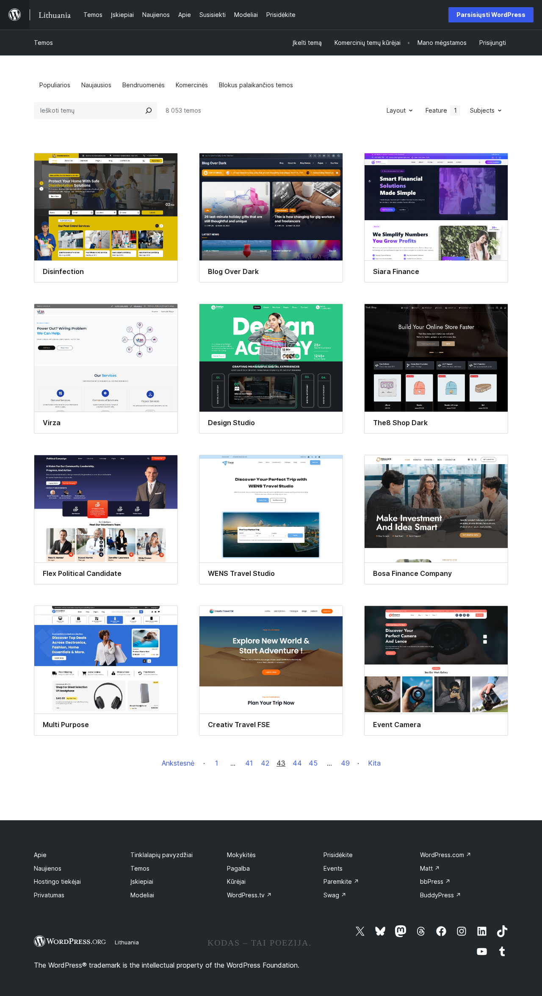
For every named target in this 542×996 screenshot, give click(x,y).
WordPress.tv (249, 895)
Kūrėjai (236, 881)
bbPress (435, 881)
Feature (441, 110)
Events (333, 868)
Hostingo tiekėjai (57, 881)
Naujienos (47, 868)
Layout (396, 110)
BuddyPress (440, 895)
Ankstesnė (178, 763)
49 (345, 763)
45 (313, 763)
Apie (40, 854)
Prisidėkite (338, 854)
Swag (335, 895)
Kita (374, 763)
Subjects (482, 110)
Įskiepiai (141, 881)
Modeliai (142, 895)
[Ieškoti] (148, 110)
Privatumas (49, 895)
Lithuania (127, 942)
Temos (43, 42)
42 (265, 763)
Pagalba (238, 868)
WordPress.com (445, 854)
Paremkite (341, 881)
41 (249, 763)
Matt (430, 868)
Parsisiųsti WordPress (490, 14)
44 (297, 763)
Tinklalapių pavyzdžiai (161, 854)
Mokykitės (241, 854)
